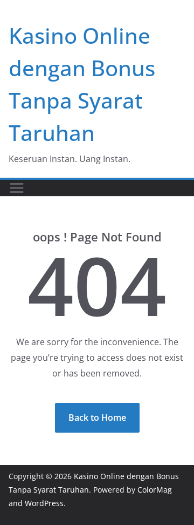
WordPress (44, 503)
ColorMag (154, 489)
